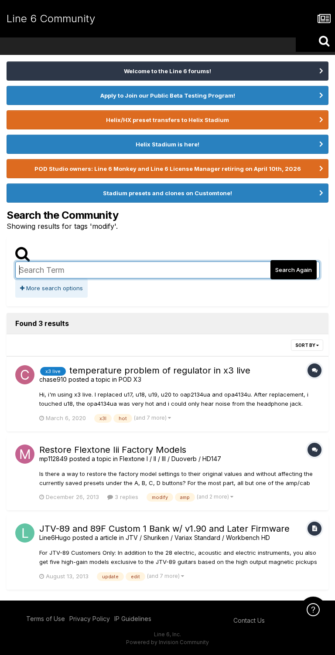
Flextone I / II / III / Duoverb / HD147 (170, 458)
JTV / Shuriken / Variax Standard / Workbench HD (198, 537)
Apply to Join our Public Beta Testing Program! (167, 95)
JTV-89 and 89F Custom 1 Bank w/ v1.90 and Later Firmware (164, 528)
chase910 (53, 379)
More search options (53, 288)
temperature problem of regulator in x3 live (159, 370)
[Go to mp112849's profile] (24, 454)
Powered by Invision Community (167, 642)
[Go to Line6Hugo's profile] (24, 533)
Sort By (305, 345)
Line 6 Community (51, 18)
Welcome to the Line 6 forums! (167, 71)
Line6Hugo (55, 537)
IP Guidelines (132, 618)
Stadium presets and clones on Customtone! (167, 193)
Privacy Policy (89, 618)
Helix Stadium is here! (167, 144)
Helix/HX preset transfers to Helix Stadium (167, 119)
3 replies (125, 496)
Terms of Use (45, 618)
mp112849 (53, 458)
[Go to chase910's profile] (24, 374)
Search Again (293, 269)
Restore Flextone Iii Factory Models (112, 450)
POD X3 (130, 379)
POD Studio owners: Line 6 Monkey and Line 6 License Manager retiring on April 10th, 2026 (167, 168)
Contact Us (249, 620)
